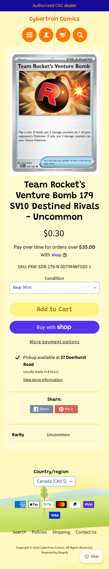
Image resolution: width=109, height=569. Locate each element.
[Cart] (63, 35)
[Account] (46, 35)
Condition (54, 278)
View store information (42, 380)
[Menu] (29, 35)
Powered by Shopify (54, 552)
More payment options (55, 342)
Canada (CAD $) (52, 481)
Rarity (18, 435)
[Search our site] (80, 35)
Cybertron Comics (54, 19)
